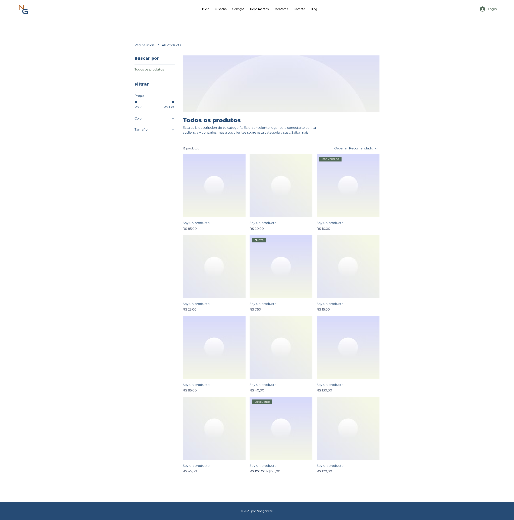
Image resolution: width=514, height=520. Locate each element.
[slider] (136, 101)
